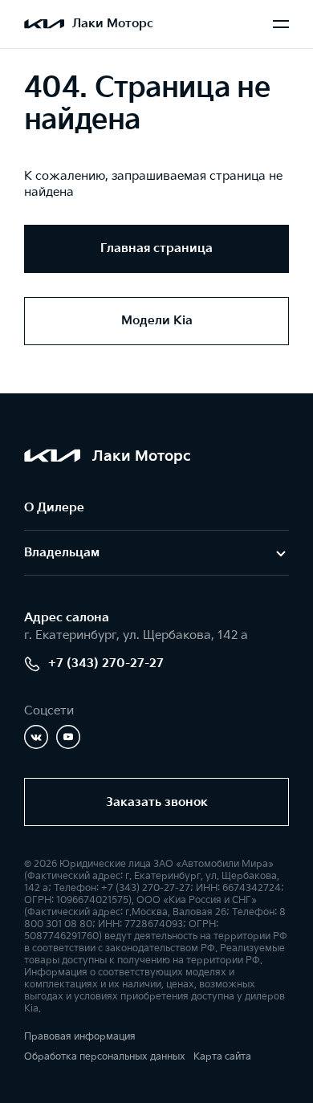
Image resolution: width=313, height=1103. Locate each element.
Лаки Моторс (112, 23)
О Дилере (54, 507)
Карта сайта (222, 1057)
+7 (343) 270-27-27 (106, 663)
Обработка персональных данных (104, 1057)
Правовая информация (80, 1037)
